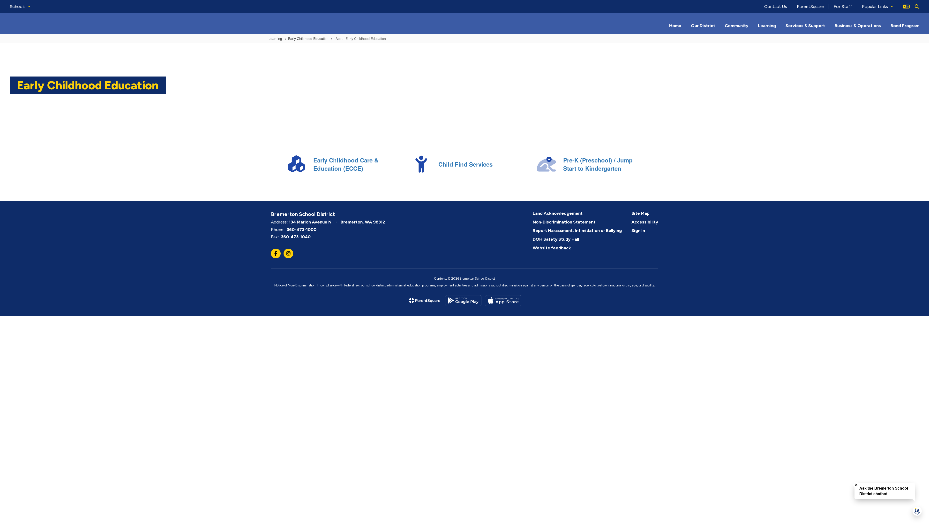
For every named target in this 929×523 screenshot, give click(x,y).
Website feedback (552, 248)
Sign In (638, 230)
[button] (20, 6)
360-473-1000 (301, 229)
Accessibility (644, 222)
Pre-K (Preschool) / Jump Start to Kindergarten (598, 164)
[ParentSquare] (425, 300)
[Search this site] (916, 6)
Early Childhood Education (308, 38)
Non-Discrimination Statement (564, 222)
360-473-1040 (296, 236)
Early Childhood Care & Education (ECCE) (345, 164)
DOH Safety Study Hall (556, 239)
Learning (275, 38)
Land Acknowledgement (558, 213)
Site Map (640, 213)
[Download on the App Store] (503, 300)
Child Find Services (465, 164)
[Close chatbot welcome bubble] (856, 485)
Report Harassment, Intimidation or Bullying (577, 230)
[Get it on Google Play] (463, 300)
